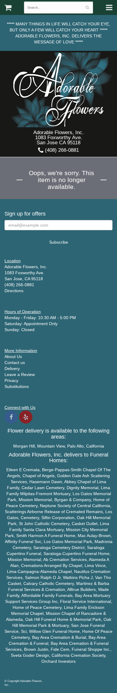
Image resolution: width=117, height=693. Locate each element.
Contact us (14, 362)
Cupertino (16, 553)
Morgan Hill (24, 446)
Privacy (11, 380)
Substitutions (16, 386)
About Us (13, 356)
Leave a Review (19, 374)
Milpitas (27, 493)
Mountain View (51, 446)
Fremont (44, 493)
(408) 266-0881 (61, 150)
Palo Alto (75, 446)
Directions (13, 290)
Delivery (12, 368)
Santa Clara (34, 529)
